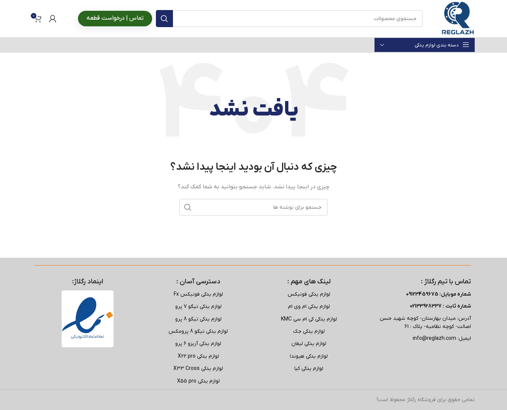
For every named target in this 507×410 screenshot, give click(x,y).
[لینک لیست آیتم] (308, 294)
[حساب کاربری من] (52, 18)
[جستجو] (164, 18)
